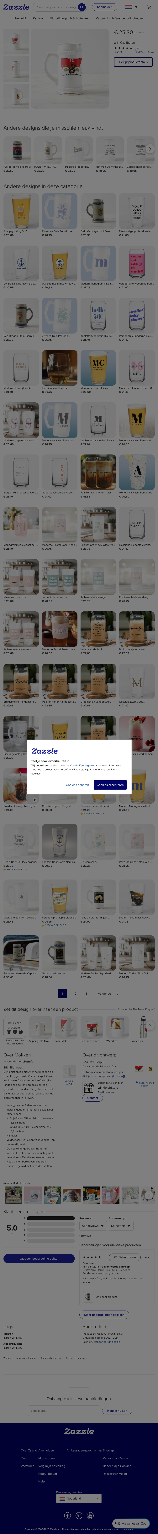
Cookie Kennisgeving (82, 765)
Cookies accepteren (110, 785)
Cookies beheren (77, 785)
